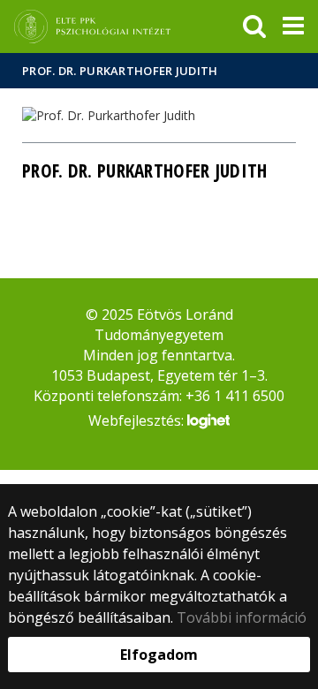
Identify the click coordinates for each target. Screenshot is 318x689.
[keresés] (254, 26)
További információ (242, 617)
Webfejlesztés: (137, 420)
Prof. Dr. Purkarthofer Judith (120, 71)
